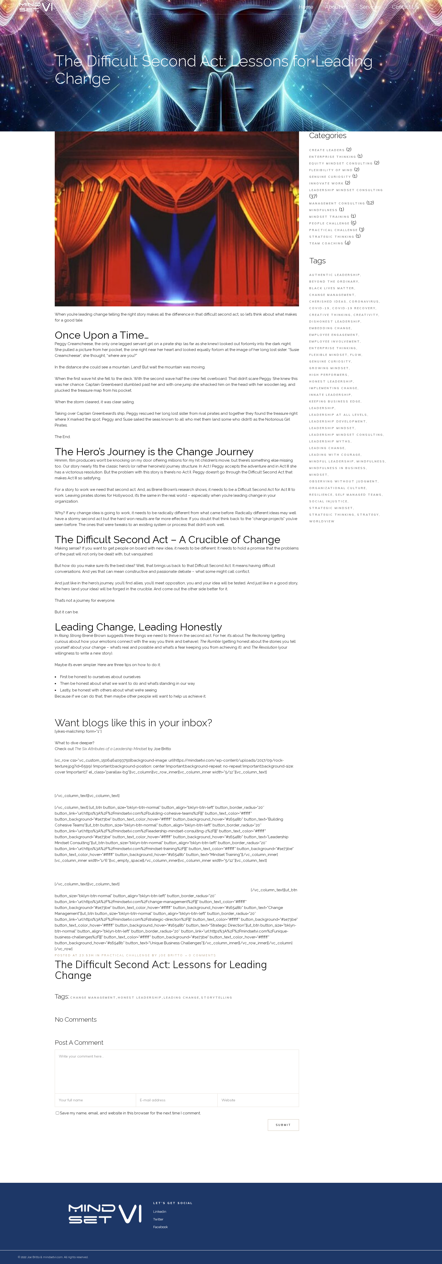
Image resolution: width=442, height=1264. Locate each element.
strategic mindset (331, 508)
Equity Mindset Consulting (341, 163)
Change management (93, 997)
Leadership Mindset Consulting (346, 190)
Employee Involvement (334, 341)
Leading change (181, 997)
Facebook (160, 1227)
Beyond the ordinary (333, 281)
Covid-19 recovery (353, 308)
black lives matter (331, 288)
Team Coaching (326, 243)
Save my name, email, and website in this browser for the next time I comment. (130, 1113)
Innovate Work (326, 183)
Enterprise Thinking (332, 157)
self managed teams (358, 494)
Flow (355, 355)
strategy (368, 514)
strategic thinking (332, 514)
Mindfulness (323, 210)
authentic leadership (334, 275)
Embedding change (330, 328)
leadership (322, 408)
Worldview (322, 521)
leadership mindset (332, 428)
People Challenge (329, 223)
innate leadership (330, 395)
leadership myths (330, 441)
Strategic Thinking (332, 237)
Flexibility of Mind (331, 170)
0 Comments (202, 955)
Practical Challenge (126, 955)
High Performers (328, 375)
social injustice (328, 501)
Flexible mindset (328, 355)
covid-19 (319, 308)
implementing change (333, 388)
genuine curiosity (330, 361)
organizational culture (337, 488)
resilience (321, 494)
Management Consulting (337, 203)
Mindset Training (329, 217)
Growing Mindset (329, 368)
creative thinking (330, 315)
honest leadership (140, 997)
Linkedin (159, 1211)
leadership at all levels (338, 415)
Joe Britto (171, 955)
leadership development (337, 421)
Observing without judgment (343, 481)
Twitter (158, 1219)
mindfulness (371, 461)
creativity (365, 315)
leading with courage (335, 455)
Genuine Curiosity (330, 177)
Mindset (318, 474)
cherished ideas (328, 301)
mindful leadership (331, 461)
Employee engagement (333, 335)
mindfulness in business (337, 468)
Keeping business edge (335, 401)
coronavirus (364, 301)
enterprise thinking (332, 348)
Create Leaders (327, 150)
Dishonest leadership (334, 321)
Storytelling (217, 997)
